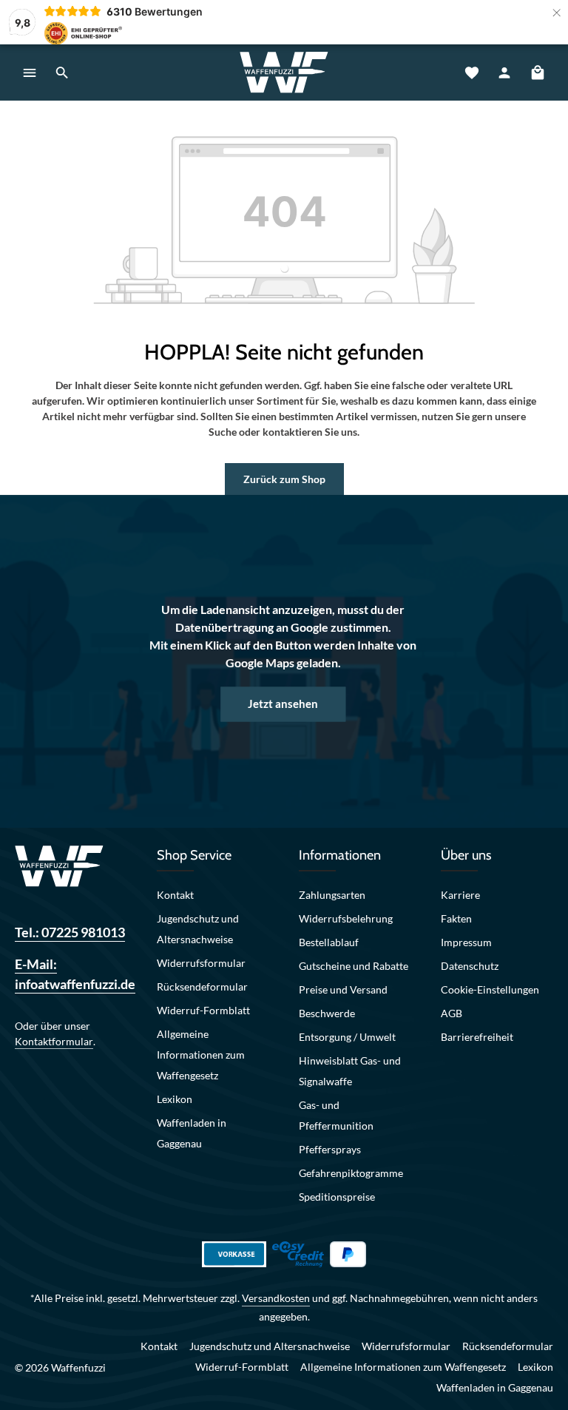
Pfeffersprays (330, 1149)
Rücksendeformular (202, 986)
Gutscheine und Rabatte (353, 965)
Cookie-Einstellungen (490, 989)
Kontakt (175, 894)
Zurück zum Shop (284, 479)
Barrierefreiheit (477, 1036)
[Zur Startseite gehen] (284, 72)
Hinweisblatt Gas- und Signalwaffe (350, 1070)
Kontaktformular (54, 1041)
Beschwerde (327, 1013)
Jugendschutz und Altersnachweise (198, 928)
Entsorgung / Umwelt (347, 1036)
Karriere (460, 894)
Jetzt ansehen (283, 704)
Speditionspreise (337, 1196)
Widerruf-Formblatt (203, 1010)
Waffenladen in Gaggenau (191, 1133)
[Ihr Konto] (504, 72)
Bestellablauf (329, 942)
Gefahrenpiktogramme (351, 1173)
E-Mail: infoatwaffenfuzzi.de (71, 974)
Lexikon (174, 1099)
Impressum (466, 942)
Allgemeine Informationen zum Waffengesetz (201, 1055)
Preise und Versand (343, 989)
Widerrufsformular (201, 963)
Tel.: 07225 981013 (70, 932)
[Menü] (29, 72)
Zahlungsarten (332, 894)
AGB (451, 1013)
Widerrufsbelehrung (346, 918)
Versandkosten (276, 1298)
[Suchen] (62, 72)
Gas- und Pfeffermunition (336, 1115)
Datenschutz (469, 965)
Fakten (456, 918)
